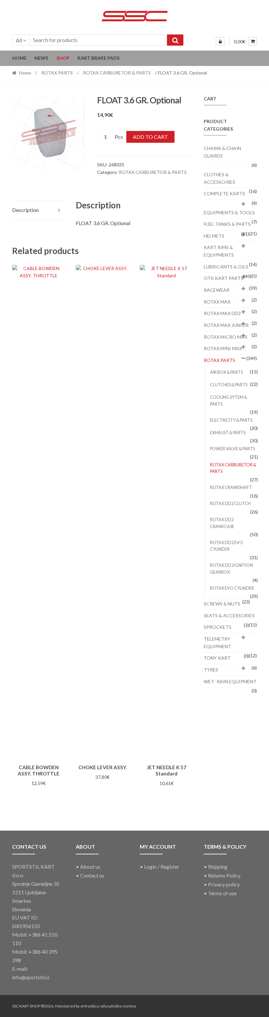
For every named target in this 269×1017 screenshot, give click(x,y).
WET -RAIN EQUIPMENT (230, 681)
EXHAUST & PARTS (227, 432)
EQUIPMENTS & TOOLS (229, 212)
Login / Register (161, 866)
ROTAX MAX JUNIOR (226, 325)
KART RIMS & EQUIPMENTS (219, 251)
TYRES (211, 669)
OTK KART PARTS (223, 278)
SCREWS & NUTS (222, 603)
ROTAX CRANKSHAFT (231, 487)
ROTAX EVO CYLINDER (232, 588)
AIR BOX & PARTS (226, 372)
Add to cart (150, 137)
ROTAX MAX (217, 302)
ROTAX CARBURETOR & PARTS (117, 72)
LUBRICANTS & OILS (226, 266)
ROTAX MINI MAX (223, 348)
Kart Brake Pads (98, 58)
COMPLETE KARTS (224, 193)
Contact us (92, 875)
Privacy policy (224, 884)
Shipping (217, 866)
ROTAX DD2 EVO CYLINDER (226, 546)
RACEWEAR (216, 290)
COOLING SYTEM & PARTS (228, 400)
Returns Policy (224, 875)
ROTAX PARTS (57, 72)
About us (90, 866)
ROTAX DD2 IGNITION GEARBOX (231, 568)
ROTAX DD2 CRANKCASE (222, 523)
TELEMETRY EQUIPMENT (217, 642)
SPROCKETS (217, 627)
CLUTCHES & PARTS (228, 384)
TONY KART (217, 658)
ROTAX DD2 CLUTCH (230, 503)
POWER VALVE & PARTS (232, 448)
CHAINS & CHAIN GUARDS (222, 152)
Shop (63, 58)
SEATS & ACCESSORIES (229, 615)
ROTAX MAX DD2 (222, 313)
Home (19, 58)
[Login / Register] (220, 41)
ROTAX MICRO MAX (225, 337)
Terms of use (222, 893)
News (41, 58)
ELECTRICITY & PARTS (231, 420)
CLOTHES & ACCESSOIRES (219, 178)
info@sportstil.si (30, 977)
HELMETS (214, 236)
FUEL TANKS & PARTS (227, 224)
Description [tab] (25, 210)
